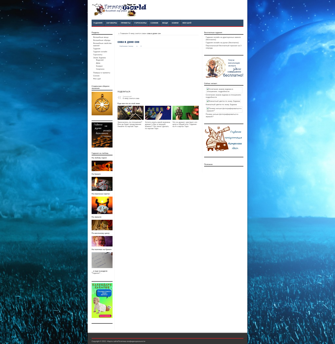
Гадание (96, 49)
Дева (98, 63)
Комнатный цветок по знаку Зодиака (221, 104)
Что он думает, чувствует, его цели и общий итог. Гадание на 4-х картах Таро (184, 124)
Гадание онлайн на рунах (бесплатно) (222, 42)
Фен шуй (186, 23)
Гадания (97, 23)
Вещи (165, 23)
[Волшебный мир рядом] (119, 9)
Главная (123, 33)
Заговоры (111, 23)
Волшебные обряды (101, 40)
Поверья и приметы (101, 73)
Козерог (99, 66)
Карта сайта (113, 341)
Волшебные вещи (100, 37)
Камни (175, 23)
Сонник (154, 23)
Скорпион (100, 69)
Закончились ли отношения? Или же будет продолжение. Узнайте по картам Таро (130, 124)
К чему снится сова (137, 33)
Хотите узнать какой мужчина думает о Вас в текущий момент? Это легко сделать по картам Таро (157, 125)
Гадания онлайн (100, 52)
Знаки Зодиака (99, 58)
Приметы (125, 23)
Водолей (100, 60)
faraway (131, 46)
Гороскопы (140, 23)
